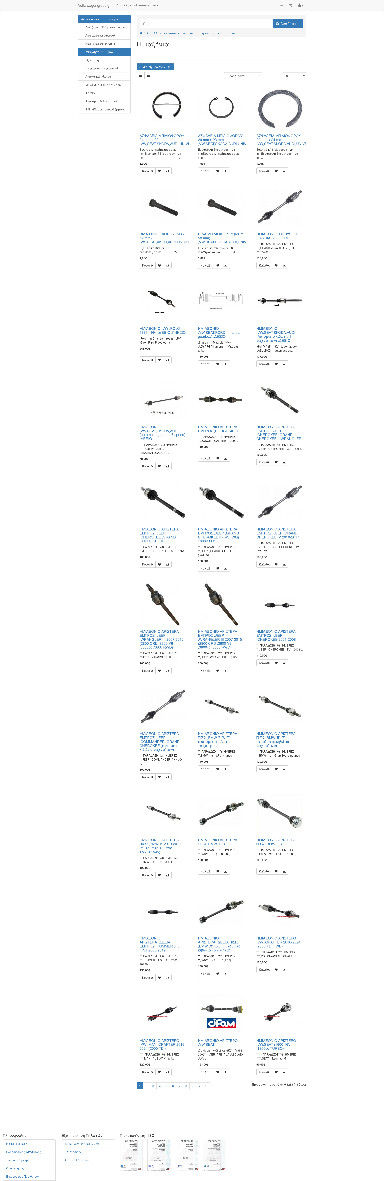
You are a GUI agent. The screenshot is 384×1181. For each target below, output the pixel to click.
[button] (281, 5)
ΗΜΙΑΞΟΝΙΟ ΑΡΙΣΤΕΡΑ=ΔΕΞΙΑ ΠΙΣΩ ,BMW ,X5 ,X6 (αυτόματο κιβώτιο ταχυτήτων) (219, 943)
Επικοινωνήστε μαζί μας (82, 1144)
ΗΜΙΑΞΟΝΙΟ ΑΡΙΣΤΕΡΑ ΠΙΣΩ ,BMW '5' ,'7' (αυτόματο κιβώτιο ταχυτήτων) (276, 739)
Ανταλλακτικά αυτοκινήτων (100, 19)
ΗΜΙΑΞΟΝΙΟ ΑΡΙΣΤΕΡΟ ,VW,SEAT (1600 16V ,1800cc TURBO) (276, 1044)
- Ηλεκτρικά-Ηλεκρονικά (99, 68)
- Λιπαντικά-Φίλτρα (96, 76)
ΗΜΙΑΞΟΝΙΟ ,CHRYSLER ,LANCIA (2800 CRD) (277, 235)
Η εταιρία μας (16, 1144)
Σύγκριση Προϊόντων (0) (155, 67)
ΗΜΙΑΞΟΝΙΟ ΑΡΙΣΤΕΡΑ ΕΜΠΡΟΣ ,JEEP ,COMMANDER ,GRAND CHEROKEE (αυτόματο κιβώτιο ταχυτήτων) (160, 741)
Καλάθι (147, 171)
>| (206, 1086)
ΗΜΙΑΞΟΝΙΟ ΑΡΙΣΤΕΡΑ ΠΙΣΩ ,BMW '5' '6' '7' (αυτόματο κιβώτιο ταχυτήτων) (217, 739)
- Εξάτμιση (90, 60)
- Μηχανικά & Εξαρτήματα (101, 85)
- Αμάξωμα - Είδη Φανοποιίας (103, 27)
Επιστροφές (73, 1152)
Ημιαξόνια (231, 33)
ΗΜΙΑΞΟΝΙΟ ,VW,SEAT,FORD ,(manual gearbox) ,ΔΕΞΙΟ (219, 332)
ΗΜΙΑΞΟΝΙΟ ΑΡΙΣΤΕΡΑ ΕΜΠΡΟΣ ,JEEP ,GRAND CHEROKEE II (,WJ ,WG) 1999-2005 (218, 534)
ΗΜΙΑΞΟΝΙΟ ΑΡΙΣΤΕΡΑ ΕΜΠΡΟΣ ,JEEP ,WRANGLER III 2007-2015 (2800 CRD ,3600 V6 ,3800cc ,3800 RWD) (162, 639)
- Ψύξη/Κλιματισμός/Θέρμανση (104, 109)
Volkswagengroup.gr (94, 5)
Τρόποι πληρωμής (18, 1160)
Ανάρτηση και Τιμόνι (204, 33)
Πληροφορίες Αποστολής (23, 1152)
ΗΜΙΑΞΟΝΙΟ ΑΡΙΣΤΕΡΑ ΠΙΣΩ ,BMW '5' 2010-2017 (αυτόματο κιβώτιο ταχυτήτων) (160, 845)
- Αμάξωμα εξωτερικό (98, 35)
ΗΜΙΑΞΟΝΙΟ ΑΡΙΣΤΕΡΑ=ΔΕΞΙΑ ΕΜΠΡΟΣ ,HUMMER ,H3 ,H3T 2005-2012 (159, 943)
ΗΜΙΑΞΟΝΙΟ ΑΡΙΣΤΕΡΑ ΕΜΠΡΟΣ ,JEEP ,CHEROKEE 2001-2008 (276, 635)
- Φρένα (88, 93)
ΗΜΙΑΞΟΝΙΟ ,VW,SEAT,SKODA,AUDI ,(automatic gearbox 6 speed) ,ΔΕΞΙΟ (162, 432)
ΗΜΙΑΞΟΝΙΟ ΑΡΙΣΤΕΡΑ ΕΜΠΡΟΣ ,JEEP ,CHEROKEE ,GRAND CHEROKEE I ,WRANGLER (278, 432)
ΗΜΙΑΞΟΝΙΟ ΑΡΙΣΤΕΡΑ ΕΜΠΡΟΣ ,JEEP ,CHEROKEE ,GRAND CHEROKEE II (159, 534)
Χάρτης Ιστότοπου (77, 1160)
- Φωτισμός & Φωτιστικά (99, 101)
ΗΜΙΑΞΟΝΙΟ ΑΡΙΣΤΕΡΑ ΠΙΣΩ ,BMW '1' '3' (217, 841)
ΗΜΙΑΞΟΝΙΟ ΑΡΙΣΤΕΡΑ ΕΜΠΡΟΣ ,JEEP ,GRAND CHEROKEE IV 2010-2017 (277, 532)
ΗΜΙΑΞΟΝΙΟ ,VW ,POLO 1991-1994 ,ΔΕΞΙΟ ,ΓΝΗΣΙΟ (163, 330)
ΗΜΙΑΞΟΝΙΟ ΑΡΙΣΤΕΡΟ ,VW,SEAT (218, 1042)
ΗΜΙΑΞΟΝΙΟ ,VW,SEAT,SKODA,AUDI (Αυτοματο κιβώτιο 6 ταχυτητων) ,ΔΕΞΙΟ (275, 334)
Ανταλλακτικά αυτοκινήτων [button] (136, 5)
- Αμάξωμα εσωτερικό (98, 44)
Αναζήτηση (289, 23)
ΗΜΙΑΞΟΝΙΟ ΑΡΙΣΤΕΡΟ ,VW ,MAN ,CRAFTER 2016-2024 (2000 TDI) (163, 1044)
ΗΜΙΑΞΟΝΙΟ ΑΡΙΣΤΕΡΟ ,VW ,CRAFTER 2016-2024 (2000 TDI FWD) (278, 941)
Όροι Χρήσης (15, 1168)
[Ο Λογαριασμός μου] (300, 5)
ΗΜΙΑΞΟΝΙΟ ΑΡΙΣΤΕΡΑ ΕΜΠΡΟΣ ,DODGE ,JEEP (218, 428)
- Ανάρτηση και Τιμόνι (97, 52)
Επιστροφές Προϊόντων (22, 1176)
